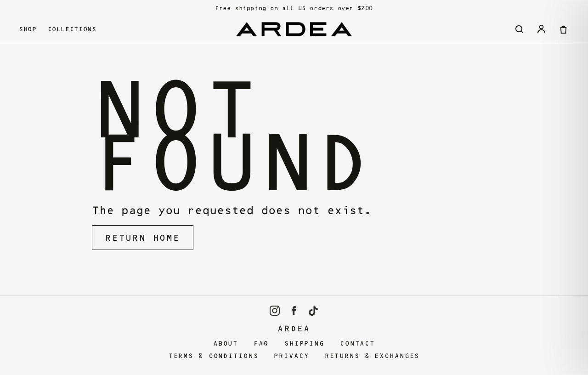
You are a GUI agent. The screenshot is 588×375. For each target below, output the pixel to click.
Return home (142, 237)
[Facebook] (294, 310)
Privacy (291, 355)
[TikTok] (313, 310)
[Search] (519, 29)
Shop (28, 29)
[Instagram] (274, 310)
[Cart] (563, 29)
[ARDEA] (294, 29)
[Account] (541, 29)
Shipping (304, 343)
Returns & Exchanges (372, 355)
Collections (72, 29)
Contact (357, 343)
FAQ (261, 343)
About (225, 343)
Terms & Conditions (214, 355)
